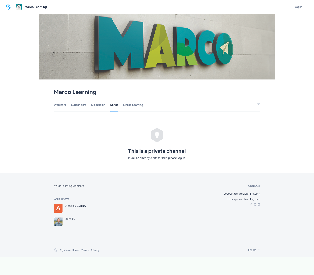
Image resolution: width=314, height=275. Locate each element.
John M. (70, 218)
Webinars (60, 105)
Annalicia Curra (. (75, 205)
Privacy (95, 250)
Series (114, 105)
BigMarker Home (69, 250)
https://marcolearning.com (243, 199)
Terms (84, 250)
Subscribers (78, 105)
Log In (298, 7)
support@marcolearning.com (242, 193)
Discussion (98, 105)
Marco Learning (36, 7)
